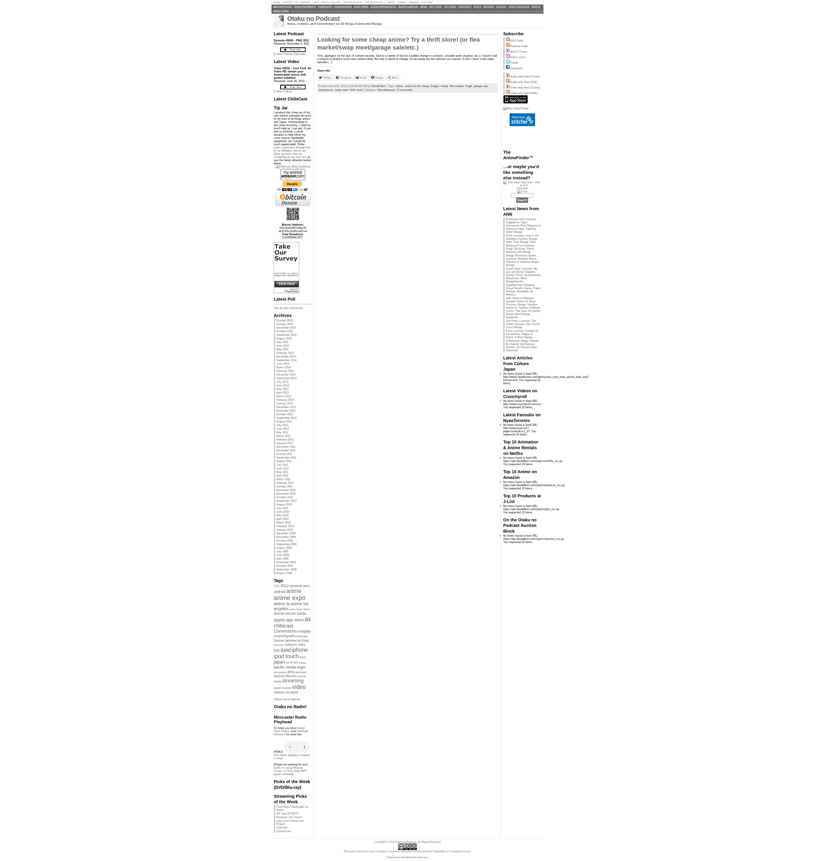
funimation (279, 645)
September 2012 (286, 417)
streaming (293, 680)
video (299, 687)
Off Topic (435, 7)
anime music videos (299, 609)
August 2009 (284, 547)
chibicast (283, 626)
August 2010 (284, 504)
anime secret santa (290, 613)
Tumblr (402, 2)
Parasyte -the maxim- (289, 817)
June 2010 (282, 511)
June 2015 (282, 345)
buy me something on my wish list (290, 155)
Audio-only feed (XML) (524, 82)
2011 (277, 586)
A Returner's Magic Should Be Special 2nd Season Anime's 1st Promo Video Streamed (522, 345)
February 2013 (285, 399)
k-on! (294, 662)
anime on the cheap (417, 86)
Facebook (516, 68)
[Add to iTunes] (508, 51)
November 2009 (286, 537)
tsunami (286, 688)
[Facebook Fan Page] (508, 68)
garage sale (481, 86)
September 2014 (286, 360)
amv (306, 586)
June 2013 (282, 385)
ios (277, 650)
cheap (444, 86)
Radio (391, 2)
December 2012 (286, 407)
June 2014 (282, 363)
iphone (300, 650)
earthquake (301, 636)
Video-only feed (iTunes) (525, 87)
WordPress (407, 857)
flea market (457, 86)
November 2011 (285, 450)
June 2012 (282, 428)
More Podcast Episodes (291, 54)
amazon (296, 586)
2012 (284, 585)
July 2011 (282, 464)
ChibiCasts (325, 7)
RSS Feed (516, 40)
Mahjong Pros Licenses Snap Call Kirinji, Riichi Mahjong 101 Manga (520, 248)
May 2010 (282, 515)
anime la (282, 603)
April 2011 (282, 475)
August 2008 (284, 573)
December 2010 (286, 490)
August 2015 (284, 338)
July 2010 (282, 508)
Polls (477, 7)
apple (279, 619)
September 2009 (286, 544)
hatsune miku (295, 644)
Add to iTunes (518, 51)
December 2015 (286, 327)
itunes (302, 657)
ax (308, 619)
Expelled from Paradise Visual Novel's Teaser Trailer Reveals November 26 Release (523, 289)
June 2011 (282, 468)
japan (279, 662)
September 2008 (286, 569)
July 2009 (282, 551)
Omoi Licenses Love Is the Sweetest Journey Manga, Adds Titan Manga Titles (522, 238)
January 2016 (284, 324)
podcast (301, 672)
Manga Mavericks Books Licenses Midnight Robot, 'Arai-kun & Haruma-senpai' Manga (522, 260)
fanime (279, 640)
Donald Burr (378, 86)
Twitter (514, 62)
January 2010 (284, 529)
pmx (291, 672)
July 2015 (282, 342)
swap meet (341, 89)
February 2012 (285, 439)
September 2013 (286, 378)
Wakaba (414, 2)
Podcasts (464, 7)
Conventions (342, 7)
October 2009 (284, 540)
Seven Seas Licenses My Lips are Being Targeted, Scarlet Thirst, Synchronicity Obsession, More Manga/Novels (523, 275)
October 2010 (284, 497)
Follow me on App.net (287, 699)
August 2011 (284, 461)
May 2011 (282, 472)
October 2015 (284, 331)
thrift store (356, 89)
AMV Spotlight (282, 7)
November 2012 (286, 410)
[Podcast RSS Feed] (508, 46)
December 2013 (286, 374)
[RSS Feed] (508, 40)
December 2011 (285, 446)
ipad (286, 650)
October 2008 (284, 565)
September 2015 (286, 334)
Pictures (450, 7)
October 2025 (284, 320)
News (423, 7)
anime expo (289, 597)
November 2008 (286, 562)
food (305, 640)
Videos (535, 7)
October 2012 (284, 414)
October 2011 (284, 454)
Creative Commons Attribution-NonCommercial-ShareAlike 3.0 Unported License (424, 851)
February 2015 (285, 353)
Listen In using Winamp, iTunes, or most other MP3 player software (290, 771)
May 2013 (282, 389)
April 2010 (282, 519)
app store (295, 620)
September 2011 (286, 457)
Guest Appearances (383, 7)
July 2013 (282, 381)
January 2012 (284, 443)
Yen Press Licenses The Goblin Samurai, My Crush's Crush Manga (523, 324)
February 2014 (285, 371)
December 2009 (286, 533)
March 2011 (283, 479)
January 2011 (284, 486)
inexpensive (325, 89)
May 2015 (282, 349)
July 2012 (282, 425)
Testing (501, 7)
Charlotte (281, 827)
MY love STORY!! (287, 813)
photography (280, 672)
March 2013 (283, 396)
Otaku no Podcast (313, 18)
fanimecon (293, 640)
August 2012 (284, 421)
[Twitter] (508, 62)
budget (435, 86)
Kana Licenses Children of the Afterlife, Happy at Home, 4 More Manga (522, 334)
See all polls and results (288, 308)
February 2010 (285, 526)
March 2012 (283, 436)
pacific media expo (289, 667)
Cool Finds (361, 7)
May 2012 (282, 432)
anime (293, 591)
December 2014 (286, 356)
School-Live (283, 831)
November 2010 (286, 493)
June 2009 (282, 555)
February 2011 (285, 482)
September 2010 (286, 500)
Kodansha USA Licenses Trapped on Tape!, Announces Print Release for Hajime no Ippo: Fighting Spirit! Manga (523, 226)
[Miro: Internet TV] (515, 108)
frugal (468, 86)
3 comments (405, 89)
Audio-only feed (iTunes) (525, 76)
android (279, 591)
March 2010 (283, 522)
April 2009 (282, 558)
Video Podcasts (519, 7)
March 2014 (283, 367)
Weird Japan (281, 11)
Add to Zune (517, 57)
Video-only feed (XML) (524, 93)
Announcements (305, 7)
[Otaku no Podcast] (286, 292)
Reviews (488, 7)
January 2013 (284, 403)
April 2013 (282, 392)
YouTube (426, 2)
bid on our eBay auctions (290, 152)
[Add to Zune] (508, 57)
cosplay (304, 631)
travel (277, 687)
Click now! (522, 188)
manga (302, 662)
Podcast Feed (518, 46)
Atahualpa (423, 857)
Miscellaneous (408, 7)
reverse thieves (285, 676)
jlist (288, 662)
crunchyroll (284, 636)
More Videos (284, 91)
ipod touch (286, 656)
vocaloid (291, 692)
